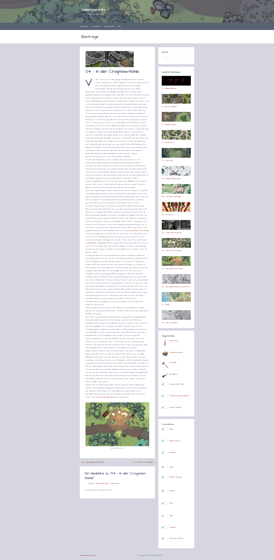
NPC (119, 26)
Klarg (105, 237)
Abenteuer (84, 26)
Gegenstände (109, 26)
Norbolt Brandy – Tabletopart (107, 483)
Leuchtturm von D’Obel (139, 230)
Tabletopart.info (93, 9)
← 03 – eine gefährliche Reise (91, 462)
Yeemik (121, 360)
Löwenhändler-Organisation (96, 243)
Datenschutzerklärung (87, 555)
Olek (133, 135)
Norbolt (131, 181)
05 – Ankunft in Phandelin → (144, 462)
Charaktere (96, 26)
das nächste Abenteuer (106, 397)
